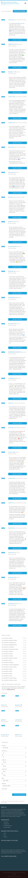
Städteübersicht (6, 823)
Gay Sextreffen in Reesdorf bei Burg (14, 640)
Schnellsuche (6, 822)
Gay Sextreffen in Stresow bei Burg (14, 667)
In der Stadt (4, 788)
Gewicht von (4, 769)
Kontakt (9, 876)
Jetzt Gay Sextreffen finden (19, 794)
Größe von (4, 759)
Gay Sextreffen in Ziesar (14, 660)
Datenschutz (13, 876)
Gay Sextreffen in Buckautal (14, 662)
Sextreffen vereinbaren (17, 39)
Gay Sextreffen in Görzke (14, 675)
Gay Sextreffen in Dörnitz (14, 638)
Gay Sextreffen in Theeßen (14, 651)
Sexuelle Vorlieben (7, 827)
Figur (3, 778)
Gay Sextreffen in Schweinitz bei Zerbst (14, 649)
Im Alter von (4, 750)
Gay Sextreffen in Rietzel (14, 673)
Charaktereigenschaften (8, 825)
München (5, 836)
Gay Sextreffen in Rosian (14, 671)
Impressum (18, 876)
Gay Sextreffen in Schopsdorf (14, 647)
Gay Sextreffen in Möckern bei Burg (14, 680)
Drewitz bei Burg (22, 19)
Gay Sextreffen (3, 801)
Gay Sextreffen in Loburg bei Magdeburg (14, 664)
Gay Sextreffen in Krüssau (14, 653)
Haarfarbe (4, 783)
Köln (5, 835)
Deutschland (9, 801)
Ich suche (4, 745)
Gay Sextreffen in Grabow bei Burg (14, 678)
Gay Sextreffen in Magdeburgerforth (14, 644)
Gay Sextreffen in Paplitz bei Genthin (14, 658)
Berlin (5, 833)
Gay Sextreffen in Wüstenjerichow (14, 642)
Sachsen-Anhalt (15, 801)
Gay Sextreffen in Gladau (14, 669)
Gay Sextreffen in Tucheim (14, 655)
